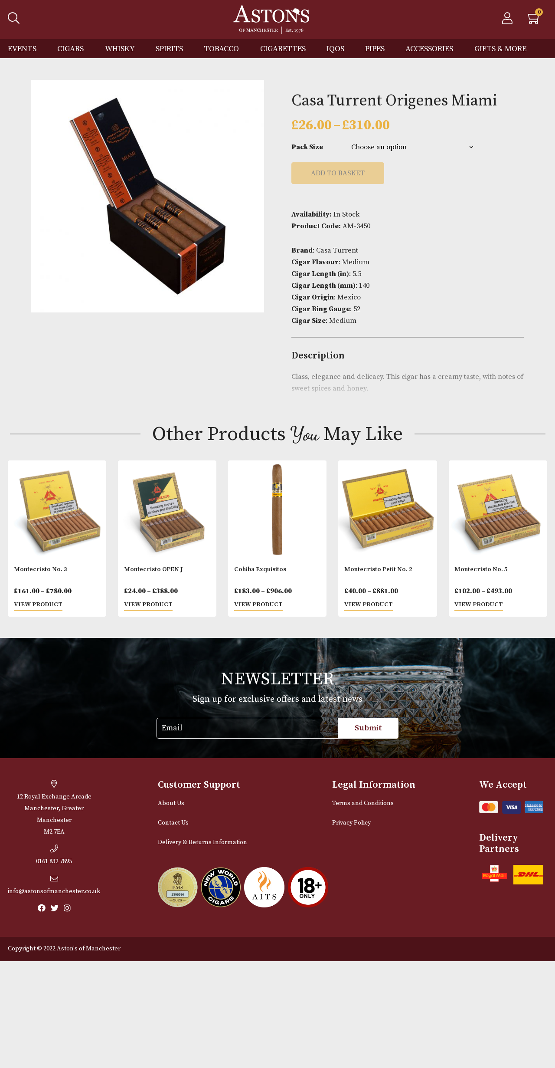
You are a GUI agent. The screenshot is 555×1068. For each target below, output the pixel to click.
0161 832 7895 (54, 861)
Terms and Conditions (363, 803)
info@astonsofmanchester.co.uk (54, 891)
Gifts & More (500, 49)
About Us (171, 803)
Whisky (120, 49)
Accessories (429, 49)
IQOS (335, 49)
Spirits (169, 49)
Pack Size (307, 147)
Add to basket (338, 173)
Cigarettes (283, 49)
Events (22, 49)
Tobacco (221, 49)
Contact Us (173, 823)
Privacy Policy (351, 823)
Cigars (70, 49)
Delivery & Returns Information (202, 842)
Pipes (375, 49)
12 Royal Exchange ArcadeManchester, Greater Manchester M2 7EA (54, 814)
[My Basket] (534, 21)
